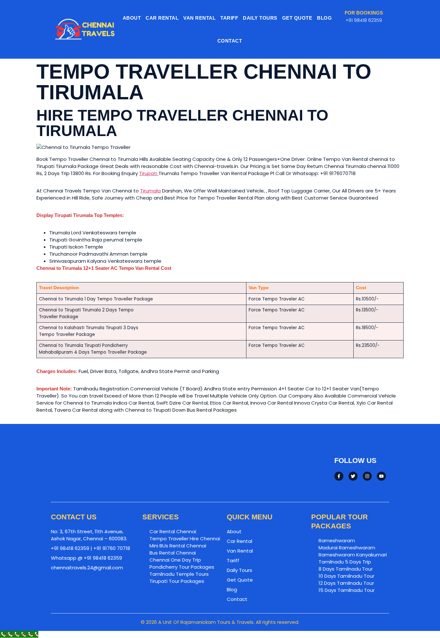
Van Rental (199, 18)
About (132, 18)
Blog (324, 18)
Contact (229, 41)
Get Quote (297, 18)
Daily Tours (260, 18)
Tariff (229, 18)
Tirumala (150, 190)
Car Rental (162, 18)
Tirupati (148, 173)
